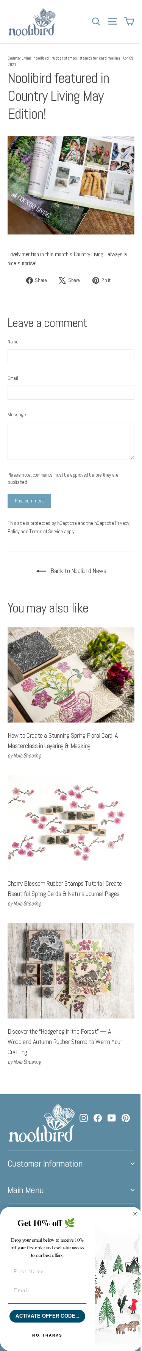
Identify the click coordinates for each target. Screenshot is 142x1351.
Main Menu (26, 1190)
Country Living (19, 58)
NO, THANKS (47, 1335)
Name (13, 342)
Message (17, 414)
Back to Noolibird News (77, 570)
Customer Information (45, 1163)
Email (13, 378)
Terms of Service (46, 531)
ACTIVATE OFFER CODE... (47, 1316)
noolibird (41, 58)
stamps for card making (100, 58)
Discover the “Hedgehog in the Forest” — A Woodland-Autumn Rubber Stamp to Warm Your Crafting (65, 1041)
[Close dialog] (135, 1214)
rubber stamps (63, 58)
